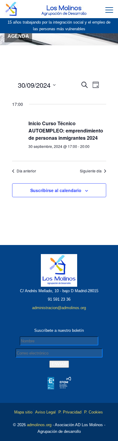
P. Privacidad (69, 412)
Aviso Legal (45, 412)
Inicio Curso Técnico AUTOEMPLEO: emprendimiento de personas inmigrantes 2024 (65, 130)
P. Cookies (93, 412)
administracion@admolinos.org (59, 307)
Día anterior (26, 170)
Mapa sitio (23, 412)
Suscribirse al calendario (55, 190)
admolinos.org (39, 425)
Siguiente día (91, 170)
